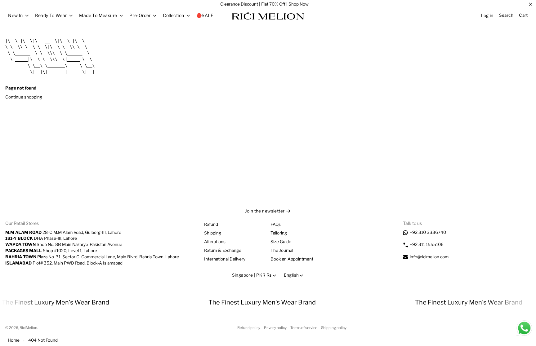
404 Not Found (43, 340)
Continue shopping (23, 96)
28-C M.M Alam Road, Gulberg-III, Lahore (63, 232)
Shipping (212, 232)
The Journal (281, 250)
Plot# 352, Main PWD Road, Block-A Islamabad (64, 263)
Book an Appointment (291, 258)
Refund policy (248, 328)
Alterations (215, 241)
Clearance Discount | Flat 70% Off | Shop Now (264, 4)
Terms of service (303, 328)
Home (14, 340)
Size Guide (280, 241)
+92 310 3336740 (428, 232)
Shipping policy (333, 328)
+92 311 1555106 (427, 244)
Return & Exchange (222, 250)
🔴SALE (204, 15)
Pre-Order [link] (140, 15)
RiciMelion (28, 328)
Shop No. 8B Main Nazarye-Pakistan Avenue (63, 244)
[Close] (530, 4)
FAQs (275, 224)
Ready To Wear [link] (51, 15)
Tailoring (278, 232)
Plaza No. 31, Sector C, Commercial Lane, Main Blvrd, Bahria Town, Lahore (92, 256)
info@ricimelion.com (429, 256)
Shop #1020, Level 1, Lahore (51, 250)
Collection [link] (173, 15)
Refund (211, 224)
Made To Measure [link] (98, 15)
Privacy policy (275, 328)
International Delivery (224, 258)
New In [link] (15, 15)
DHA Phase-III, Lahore (41, 238)
